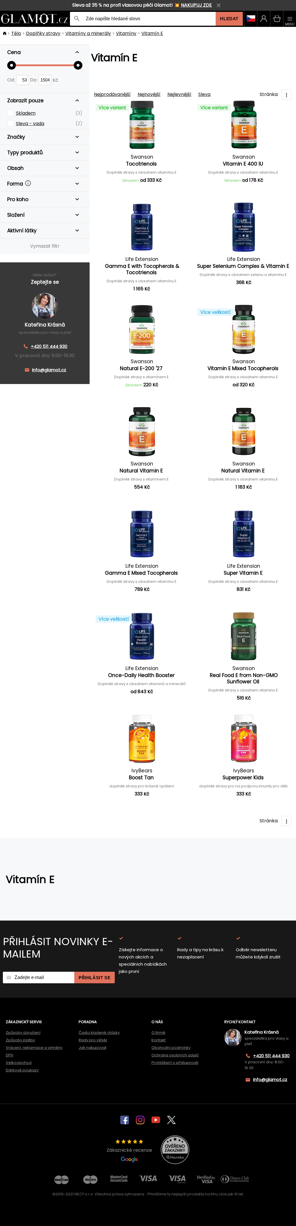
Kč (55, 80)
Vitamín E (152, 33)
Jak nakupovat (92, 1047)
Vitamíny (126, 33)
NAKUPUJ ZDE (196, 5)
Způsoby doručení (23, 1032)
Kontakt (158, 1040)
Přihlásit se (94, 977)
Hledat (229, 18)
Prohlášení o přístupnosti (174, 1062)
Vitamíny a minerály (88, 33)
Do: (34, 80)
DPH (9, 1055)
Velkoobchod (19, 1062)
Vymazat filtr (45, 246)
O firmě (158, 1032)
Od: (11, 80)
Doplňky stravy (43, 33)
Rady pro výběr (93, 1040)
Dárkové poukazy (22, 1070)
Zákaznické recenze (129, 1150)
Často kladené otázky (99, 1032)
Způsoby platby (20, 1040)
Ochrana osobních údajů (175, 1055)
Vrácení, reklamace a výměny (34, 1047)
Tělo (16, 33)
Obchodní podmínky (170, 1047)
